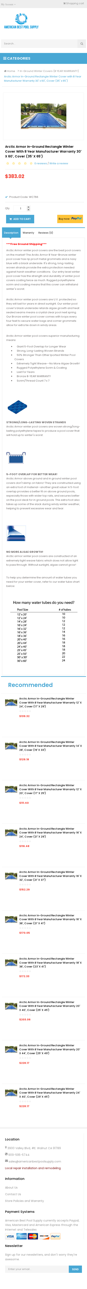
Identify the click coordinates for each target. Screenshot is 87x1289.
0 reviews (40, 163)
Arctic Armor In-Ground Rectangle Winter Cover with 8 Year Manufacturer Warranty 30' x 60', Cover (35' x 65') (42, 79)
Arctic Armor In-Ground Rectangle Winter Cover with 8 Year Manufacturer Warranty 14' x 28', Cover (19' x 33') (50, 746)
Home (10, 71)
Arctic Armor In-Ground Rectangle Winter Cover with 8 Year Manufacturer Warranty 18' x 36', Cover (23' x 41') (50, 962)
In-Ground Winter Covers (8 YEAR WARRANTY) (49, 71)
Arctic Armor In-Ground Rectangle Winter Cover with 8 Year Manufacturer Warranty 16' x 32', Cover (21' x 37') (50, 876)
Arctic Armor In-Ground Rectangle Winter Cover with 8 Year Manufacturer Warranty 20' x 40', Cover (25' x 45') (49, 1006)
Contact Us (13, 1194)
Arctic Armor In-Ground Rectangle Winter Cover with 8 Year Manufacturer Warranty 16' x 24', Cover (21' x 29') (50, 833)
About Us (11, 1188)
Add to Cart (22, 219)
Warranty (28, 232)
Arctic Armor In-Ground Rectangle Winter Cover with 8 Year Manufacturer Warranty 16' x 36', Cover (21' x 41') (50, 919)
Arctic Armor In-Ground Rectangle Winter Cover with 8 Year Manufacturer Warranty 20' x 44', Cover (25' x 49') (49, 1049)
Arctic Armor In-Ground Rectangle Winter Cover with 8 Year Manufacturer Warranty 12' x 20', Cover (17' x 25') (50, 789)
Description (11, 232)
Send (75, 1269)
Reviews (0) (45, 232)
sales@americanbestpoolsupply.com (35, 1161)
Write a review (58, 163)
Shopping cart (75, 3)
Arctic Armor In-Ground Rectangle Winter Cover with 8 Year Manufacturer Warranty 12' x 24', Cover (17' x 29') (50, 702)
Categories (18, 58)
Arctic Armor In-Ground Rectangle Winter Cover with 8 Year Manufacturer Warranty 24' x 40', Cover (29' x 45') (49, 1093)
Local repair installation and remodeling (33, 1168)
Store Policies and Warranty (24, 1201)
